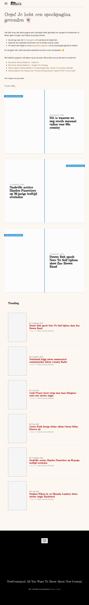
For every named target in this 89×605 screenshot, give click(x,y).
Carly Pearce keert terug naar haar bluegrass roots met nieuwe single (52, 394)
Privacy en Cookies (55, 589)
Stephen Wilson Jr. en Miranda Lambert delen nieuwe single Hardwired (53, 495)
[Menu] (6, 3)
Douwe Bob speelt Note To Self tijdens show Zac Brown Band (64, 261)
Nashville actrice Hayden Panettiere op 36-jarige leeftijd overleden (23, 192)
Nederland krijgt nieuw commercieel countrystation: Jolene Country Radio (48, 360)
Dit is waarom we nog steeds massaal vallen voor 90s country (63, 122)
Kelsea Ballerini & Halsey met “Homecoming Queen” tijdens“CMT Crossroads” (42, 70)
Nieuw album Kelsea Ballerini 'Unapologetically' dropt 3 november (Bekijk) (40, 68)
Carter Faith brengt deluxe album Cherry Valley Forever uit (53, 428)
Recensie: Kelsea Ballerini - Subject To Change (28, 65)
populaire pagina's (40, 45)
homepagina (29, 40)
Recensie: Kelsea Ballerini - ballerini (23, 62)
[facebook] (34, 549)
